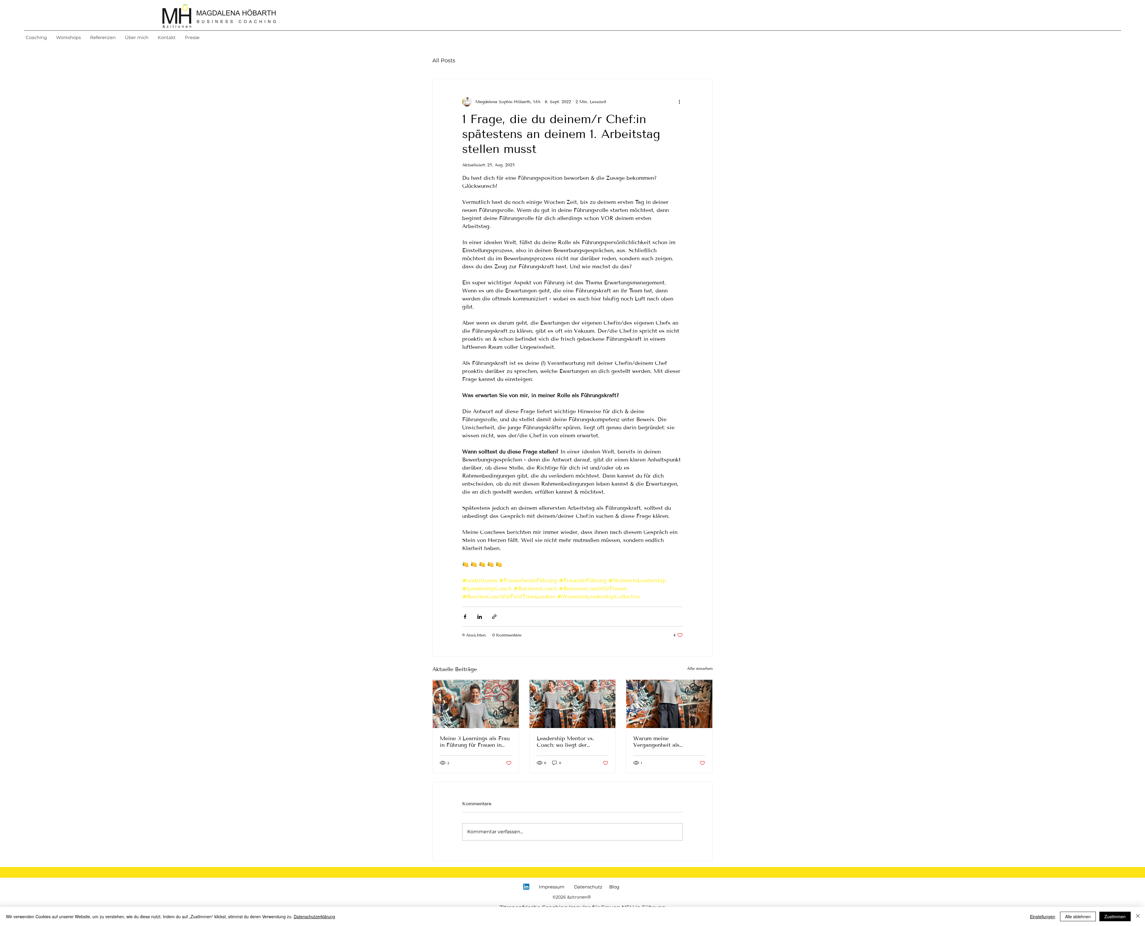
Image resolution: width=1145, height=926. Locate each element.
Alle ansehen (700, 668)
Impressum (551, 887)
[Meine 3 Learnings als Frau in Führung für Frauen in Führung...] (476, 704)
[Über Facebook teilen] (465, 617)
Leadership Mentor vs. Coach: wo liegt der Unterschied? (565, 741)
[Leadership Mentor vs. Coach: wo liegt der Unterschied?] (573, 704)
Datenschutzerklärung (314, 916)
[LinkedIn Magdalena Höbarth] (526, 887)
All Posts (443, 60)
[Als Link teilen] (494, 617)
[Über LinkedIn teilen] (479, 617)
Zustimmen (1115, 916)
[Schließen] (1137, 916)
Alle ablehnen (1078, 916)
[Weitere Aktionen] (679, 101)
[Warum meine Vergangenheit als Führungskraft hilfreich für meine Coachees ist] (669, 704)
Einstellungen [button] (1042, 916)
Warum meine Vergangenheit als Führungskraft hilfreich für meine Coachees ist (667, 741)
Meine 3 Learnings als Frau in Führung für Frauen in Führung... (475, 741)
